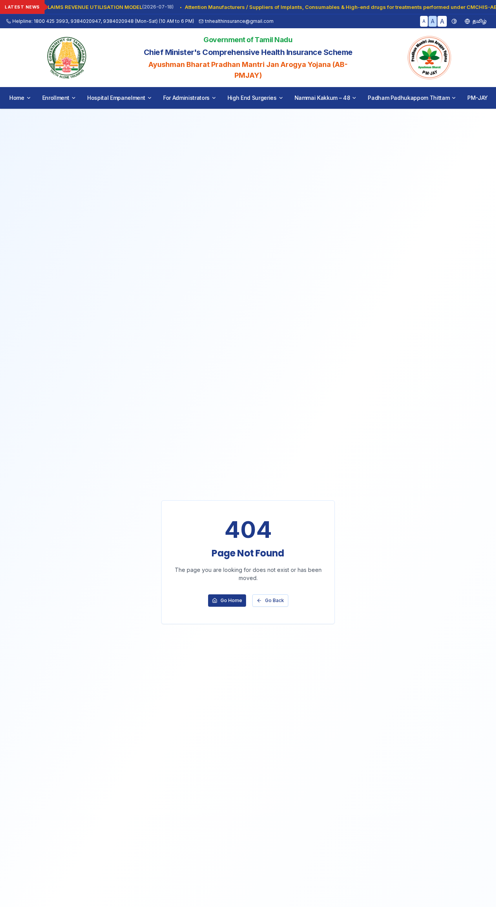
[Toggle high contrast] (454, 21)
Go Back (274, 600)
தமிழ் (479, 21)
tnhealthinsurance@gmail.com (239, 21)
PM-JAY (477, 97)
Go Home (231, 600)
